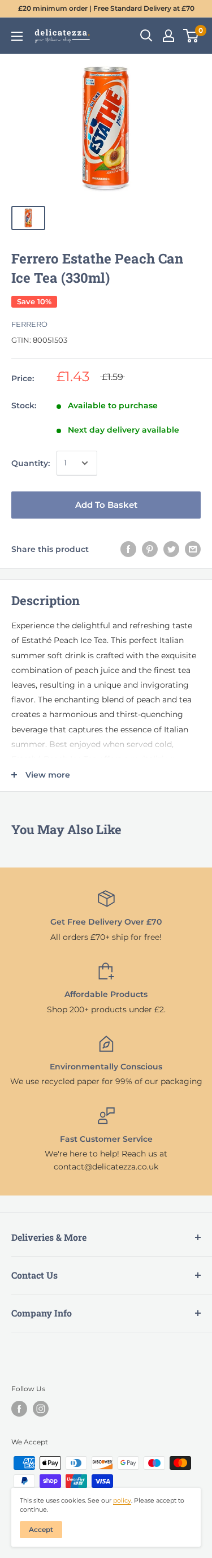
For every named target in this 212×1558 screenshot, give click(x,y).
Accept (41, 1529)
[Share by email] (193, 549)
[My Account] (168, 35)
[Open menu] (17, 36)
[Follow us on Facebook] (19, 1409)
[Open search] (146, 35)
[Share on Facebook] (128, 549)
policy (122, 1500)
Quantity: (30, 463)
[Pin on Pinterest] (150, 549)
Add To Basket (106, 504)
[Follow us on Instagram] (41, 1409)
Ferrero (29, 324)
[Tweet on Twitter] (171, 549)
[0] (191, 35)
